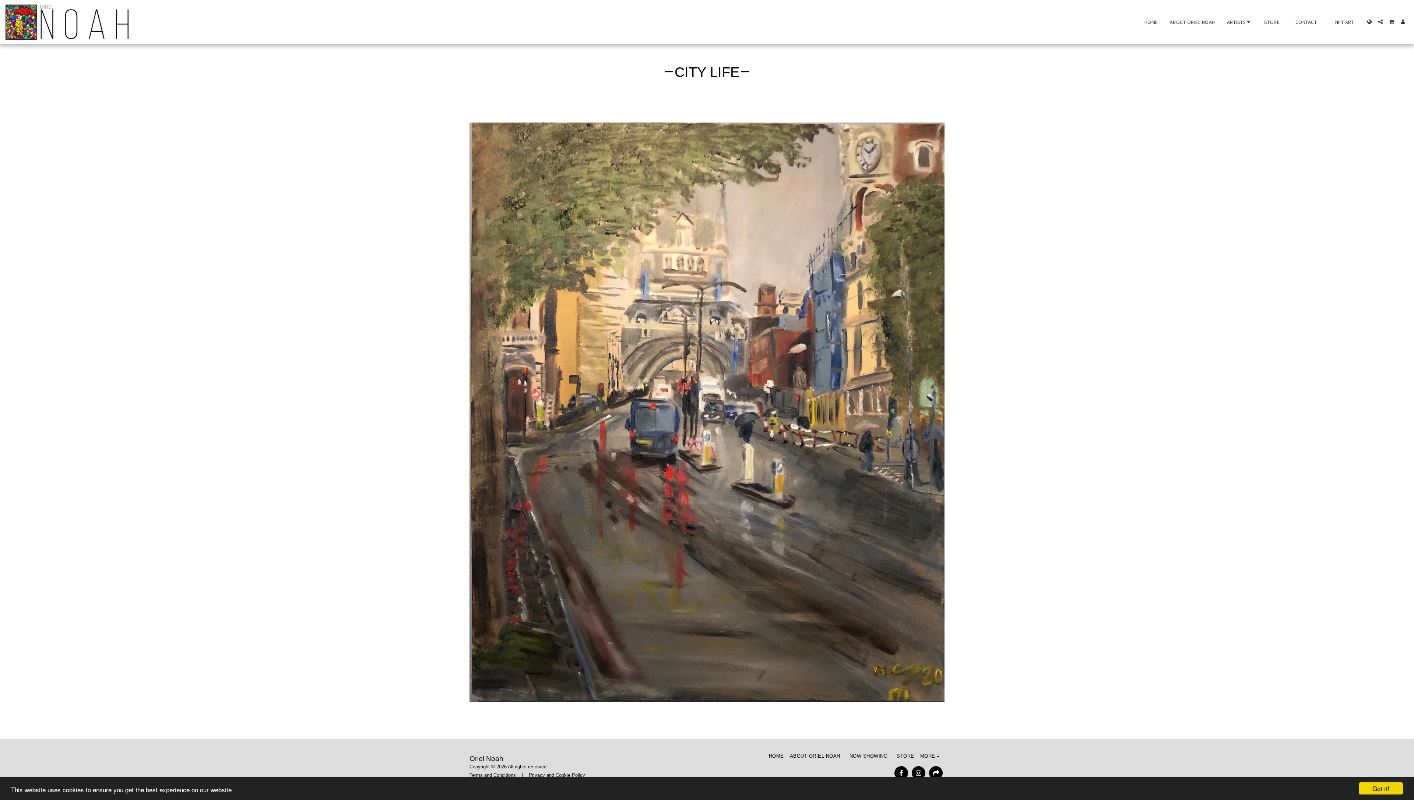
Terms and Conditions (492, 775)
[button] (1239, 22)
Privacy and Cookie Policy (557, 775)
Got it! (1380, 788)
